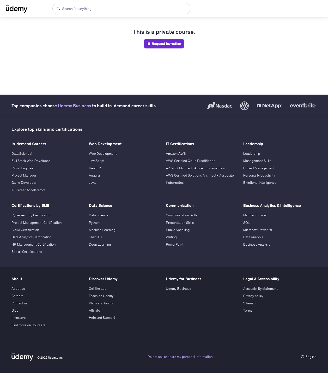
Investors (19, 317)
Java (92, 182)
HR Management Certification (34, 244)
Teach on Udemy (101, 296)
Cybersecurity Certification (31, 215)
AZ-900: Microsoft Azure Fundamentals (195, 168)
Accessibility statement (260, 288)
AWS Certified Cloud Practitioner (190, 161)
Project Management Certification (37, 222)
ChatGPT (95, 237)
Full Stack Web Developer (31, 161)
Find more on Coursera (28, 325)
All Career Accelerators (29, 190)
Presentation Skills (180, 222)
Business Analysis (256, 244)
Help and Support (102, 317)
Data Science (99, 215)
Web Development (103, 153)
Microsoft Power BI (257, 230)
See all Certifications (27, 251)
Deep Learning (100, 244)
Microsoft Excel (255, 215)
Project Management (258, 168)
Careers (17, 296)
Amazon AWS (176, 153)
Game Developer (24, 182)
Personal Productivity (259, 175)
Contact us (20, 303)
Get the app (97, 288)
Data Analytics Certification (32, 237)
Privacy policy (253, 296)
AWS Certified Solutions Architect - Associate (200, 175)
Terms (247, 310)
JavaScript (96, 161)
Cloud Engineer (23, 168)
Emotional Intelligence (259, 182)
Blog (15, 310)
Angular (94, 175)
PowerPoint (174, 244)
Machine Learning (102, 230)
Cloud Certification (25, 230)
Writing (171, 237)
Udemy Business (74, 105)
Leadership (251, 153)
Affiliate (94, 310)
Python (94, 222)
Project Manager (24, 175)
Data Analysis (253, 237)
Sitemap (249, 303)
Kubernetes (175, 182)
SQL (246, 222)
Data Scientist (22, 153)
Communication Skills (181, 215)
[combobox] (121, 8)
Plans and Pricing (101, 303)
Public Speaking (178, 230)
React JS (95, 168)
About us (18, 288)
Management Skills (257, 161)
